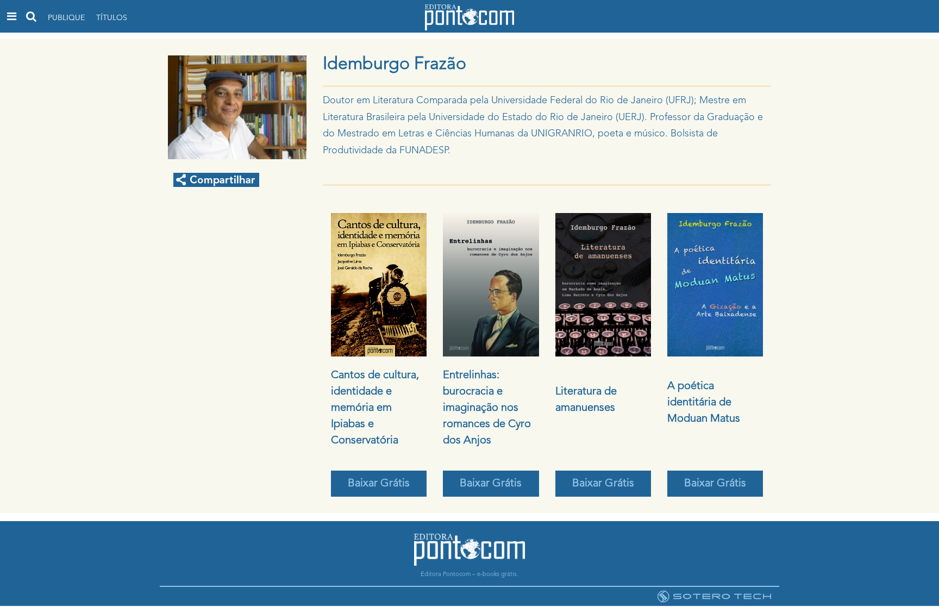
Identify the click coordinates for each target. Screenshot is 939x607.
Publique (66, 18)
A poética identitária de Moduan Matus (703, 402)
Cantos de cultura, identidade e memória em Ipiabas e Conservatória (375, 408)
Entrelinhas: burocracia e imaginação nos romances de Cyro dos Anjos (487, 408)
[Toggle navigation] (11, 16)
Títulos (111, 18)
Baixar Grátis (379, 483)
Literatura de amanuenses (586, 400)
